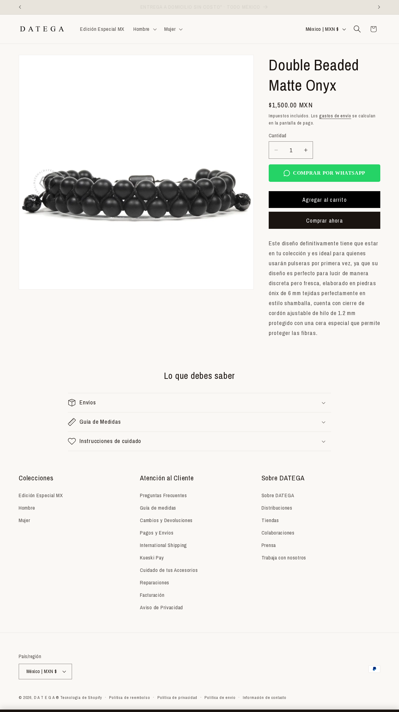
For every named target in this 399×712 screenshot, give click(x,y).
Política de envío (219, 697)
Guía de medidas (158, 507)
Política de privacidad (177, 697)
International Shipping (163, 545)
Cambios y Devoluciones (166, 520)
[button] (144, 29)
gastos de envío (335, 116)
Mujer (24, 520)
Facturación (152, 595)
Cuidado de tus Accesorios (169, 570)
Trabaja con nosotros (284, 557)
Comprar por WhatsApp (329, 173)
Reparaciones (154, 582)
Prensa (269, 545)
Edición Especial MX (41, 495)
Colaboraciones (278, 532)
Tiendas (270, 520)
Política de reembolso (129, 697)
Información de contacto (264, 697)
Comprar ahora (324, 220)
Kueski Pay (152, 557)
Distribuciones (277, 507)
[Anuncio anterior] (20, 7)
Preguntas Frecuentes (163, 495)
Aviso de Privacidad (161, 607)
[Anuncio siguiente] (379, 7)
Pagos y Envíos (156, 532)
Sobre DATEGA (278, 495)
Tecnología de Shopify (81, 697)
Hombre (27, 507)
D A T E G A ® (46, 697)
